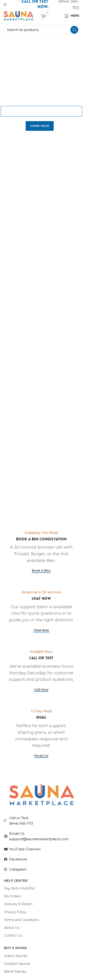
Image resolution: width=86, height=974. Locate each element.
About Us (11, 928)
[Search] (74, 30)
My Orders (12, 896)
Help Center (16, 881)
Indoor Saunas (15, 956)
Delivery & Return (18, 904)
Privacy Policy (15, 912)
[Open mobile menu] (5, 4)
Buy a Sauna (15, 948)
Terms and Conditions (21, 920)
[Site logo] (18, 15)
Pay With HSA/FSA (19, 888)
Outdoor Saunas (17, 964)
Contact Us (13, 935)
